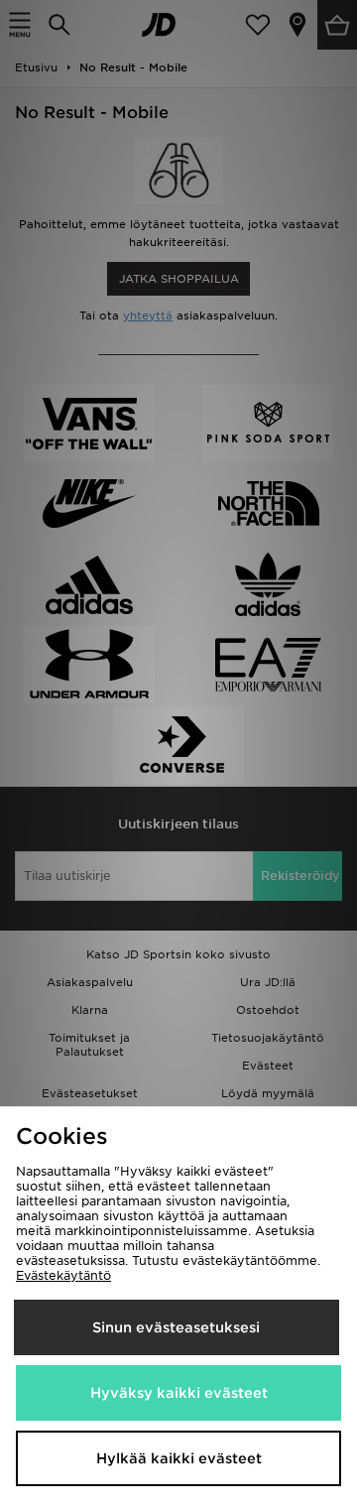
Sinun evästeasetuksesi (176, 1327)
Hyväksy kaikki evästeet (179, 1393)
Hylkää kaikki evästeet (179, 1458)
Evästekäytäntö (63, 1275)
